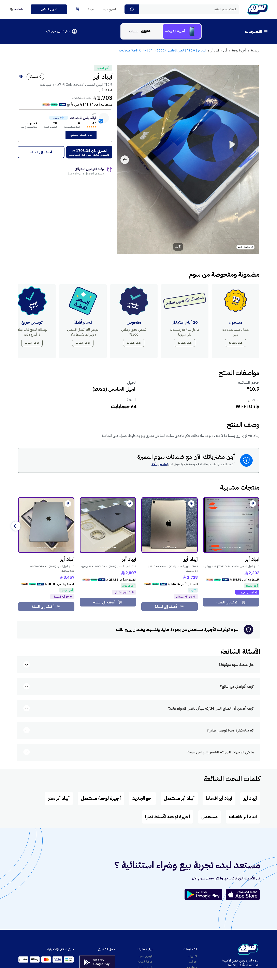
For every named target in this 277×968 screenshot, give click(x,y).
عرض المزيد (236, 343)
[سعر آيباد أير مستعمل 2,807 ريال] (108, 525)
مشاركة (33, 76)
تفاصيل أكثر (159, 464)
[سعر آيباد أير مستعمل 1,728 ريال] (169, 525)
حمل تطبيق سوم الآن (58, 31)
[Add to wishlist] (21, 76)
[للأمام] (15, 526)
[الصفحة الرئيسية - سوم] (257, 9)
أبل (101, 90)
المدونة (92, 9)
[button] (132, 9)
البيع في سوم (109, 9)
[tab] (182, 31)
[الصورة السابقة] (252, 159)
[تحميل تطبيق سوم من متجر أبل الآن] (243, 894)
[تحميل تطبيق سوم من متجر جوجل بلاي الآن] (205, 894)
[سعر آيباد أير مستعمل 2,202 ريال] (231, 525)
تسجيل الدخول (49, 9)
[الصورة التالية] (124, 159)
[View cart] (77, 8)
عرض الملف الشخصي (81, 135)
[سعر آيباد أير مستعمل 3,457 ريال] (46, 525)
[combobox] (182, 9)
